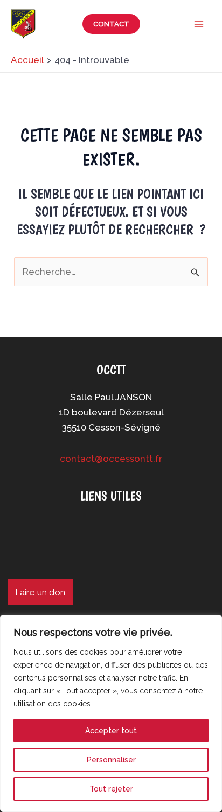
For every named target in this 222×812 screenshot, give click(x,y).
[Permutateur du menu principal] (199, 24)
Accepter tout (111, 730)
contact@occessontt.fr (111, 458)
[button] (111, 24)
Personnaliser (111, 759)
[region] (111, 713)
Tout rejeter (111, 789)
